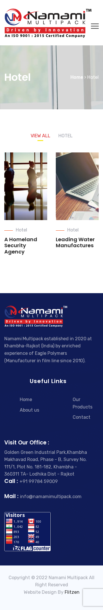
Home (26, 399)
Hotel (21, 230)
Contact (81, 417)
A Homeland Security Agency (20, 245)
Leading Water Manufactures (75, 242)
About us (29, 410)
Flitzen (72, 592)
